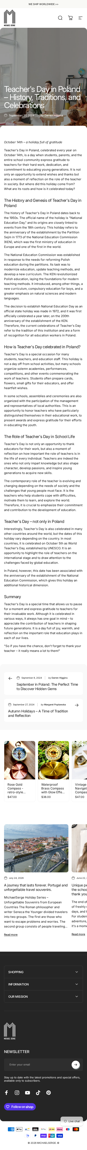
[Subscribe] (76, 1065)
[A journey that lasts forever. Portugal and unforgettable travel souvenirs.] (36, 848)
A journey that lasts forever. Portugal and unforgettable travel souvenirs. (36, 887)
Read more (11, 934)
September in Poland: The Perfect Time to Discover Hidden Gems (47, 686)
